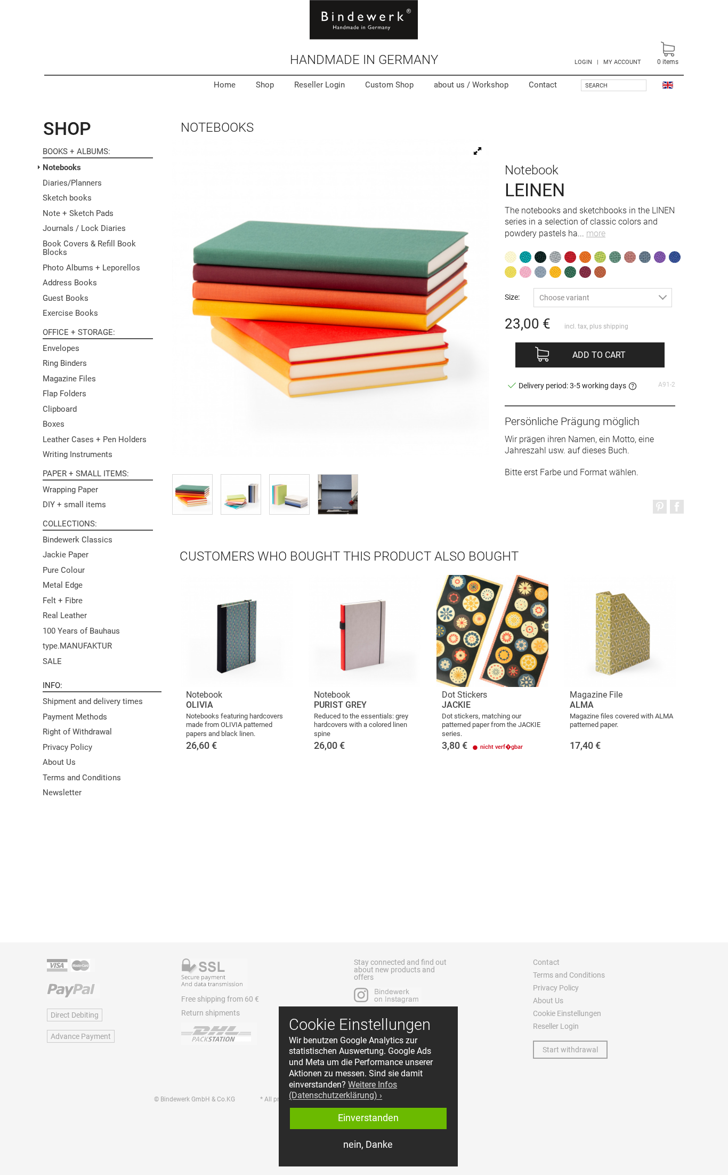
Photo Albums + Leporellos (91, 268)
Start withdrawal (570, 1049)
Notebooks (62, 167)
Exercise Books (70, 313)
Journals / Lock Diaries (84, 228)
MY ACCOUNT (622, 62)
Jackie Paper (65, 554)
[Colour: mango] (555, 272)
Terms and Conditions (82, 777)
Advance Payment (80, 1036)
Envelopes (61, 348)
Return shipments (210, 1013)
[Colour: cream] (510, 257)
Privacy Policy (67, 747)
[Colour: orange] (585, 257)
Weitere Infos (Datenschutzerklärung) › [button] (343, 1090)
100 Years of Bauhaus (81, 631)
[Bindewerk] (364, 19)
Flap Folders (64, 393)
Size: (512, 297)
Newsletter (62, 792)
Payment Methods (75, 717)
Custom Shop (389, 85)
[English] (667, 85)
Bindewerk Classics (77, 540)
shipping (615, 326)
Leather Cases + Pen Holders (95, 439)
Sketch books (67, 198)
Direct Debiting (74, 1015)
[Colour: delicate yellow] (510, 272)
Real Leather (65, 615)
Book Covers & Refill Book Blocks (89, 248)
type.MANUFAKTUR (77, 646)
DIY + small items (74, 504)
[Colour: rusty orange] (600, 272)
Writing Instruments (77, 454)
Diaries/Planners (72, 183)
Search (596, 86)
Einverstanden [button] (368, 1118)
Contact (543, 85)
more (595, 233)
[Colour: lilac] (659, 257)
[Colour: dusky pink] (629, 257)
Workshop (471, 85)
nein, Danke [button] (368, 1144)
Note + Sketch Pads (78, 213)
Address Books (70, 282)
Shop (265, 85)
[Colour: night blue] (644, 257)
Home (225, 85)
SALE (52, 661)
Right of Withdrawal (77, 732)
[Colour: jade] (615, 257)
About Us (59, 762)
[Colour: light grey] (555, 257)
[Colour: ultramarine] (674, 257)
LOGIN (583, 62)
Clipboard (60, 409)
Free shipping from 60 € (220, 999)
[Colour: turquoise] (525, 257)
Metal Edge (63, 585)
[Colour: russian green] (570, 272)
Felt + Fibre (63, 600)
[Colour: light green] (600, 257)
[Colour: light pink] (525, 272)
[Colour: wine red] (585, 272)
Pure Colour (64, 570)
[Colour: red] (570, 257)
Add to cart (599, 355)
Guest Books (65, 298)
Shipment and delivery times (93, 701)
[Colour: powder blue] (540, 272)
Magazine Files (69, 378)
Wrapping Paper (70, 489)
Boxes (53, 424)
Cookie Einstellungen (567, 1013)
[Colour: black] (540, 257)
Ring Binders (65, 363)
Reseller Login (319, 85)
